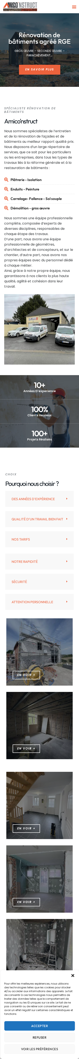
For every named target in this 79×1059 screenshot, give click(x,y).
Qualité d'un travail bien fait (37, 519)
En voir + (26, 675)
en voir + (26, 749)
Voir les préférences (39, 1049)
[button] (73, 975)
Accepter (39, 1026)
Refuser (40, 1037)
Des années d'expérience (33, 499)
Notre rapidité (25, 561)
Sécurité (19, 582)
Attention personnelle (32, 602)
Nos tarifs (21, 539)
